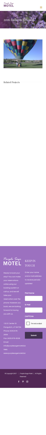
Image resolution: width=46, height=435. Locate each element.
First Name (29, 293)
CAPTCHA (29, 316)
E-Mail (27, 305)
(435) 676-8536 (13, 338)
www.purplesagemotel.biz (14, 353)
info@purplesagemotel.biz (15, 346)
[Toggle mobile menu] (41, 7)
